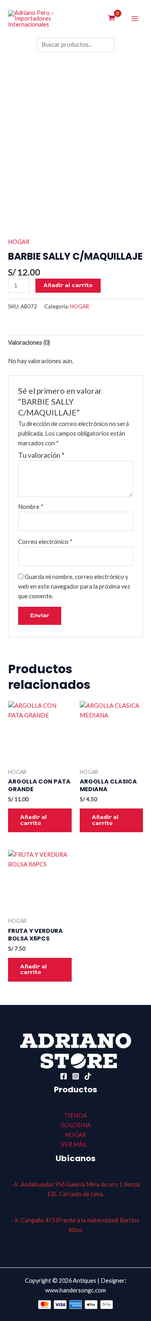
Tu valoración (41, 455)
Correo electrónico (45, 541)
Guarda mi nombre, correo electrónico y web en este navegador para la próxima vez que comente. (74, 586)
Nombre (30, 506)
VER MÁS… (76, 1144)
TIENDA (75, 1115)
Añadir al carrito (68, 285)
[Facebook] (63, 1076)
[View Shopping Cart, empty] (111, 18)
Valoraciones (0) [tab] (29, 342)
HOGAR (18, 241)
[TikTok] (87, 1076)
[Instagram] (75, 1076)
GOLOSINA (75, 1125)
